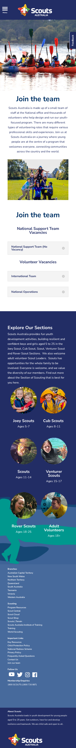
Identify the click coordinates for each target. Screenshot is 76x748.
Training (11, 628)
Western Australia (16, 597)
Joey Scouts (23, 420)
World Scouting (15, 631)
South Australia (15, 586)
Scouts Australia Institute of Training (25, 624)
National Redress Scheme (20, 649)
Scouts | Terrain (15, 621)
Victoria (11, 593)
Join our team (14, 662)
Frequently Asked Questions (21, 656)
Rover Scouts (24, 526)
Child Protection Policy (19, 645)
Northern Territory (16, 579)
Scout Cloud (13, 614)
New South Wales (16, 576)
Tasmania (12, 590)
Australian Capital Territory (20, 572)
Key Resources (15, 642)
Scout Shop (13, 618)
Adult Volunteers (54, 528)
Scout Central (14, 610)
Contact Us (13, 659)
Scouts (23, 471)
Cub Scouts (53, 420)
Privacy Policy (14, 652)
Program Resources (17, 607)
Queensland (13, 583)
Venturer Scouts (54, 473)
